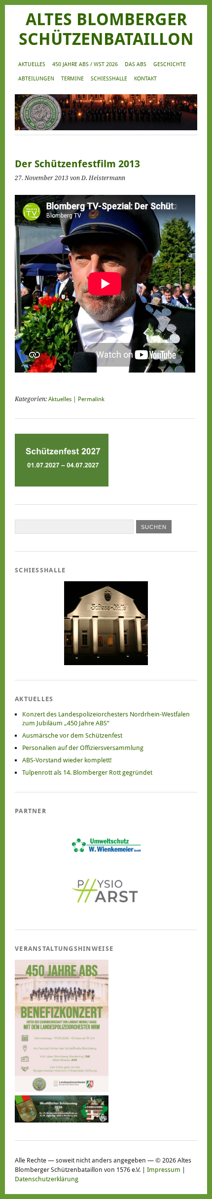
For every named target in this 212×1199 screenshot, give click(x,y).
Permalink (91, 399)
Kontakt (145, 78)
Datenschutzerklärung (46, 1179)
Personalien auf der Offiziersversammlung (82, 747)
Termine (72, 78)
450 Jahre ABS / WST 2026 (85, 64)
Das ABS (135, 64)
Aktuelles (31, 64)
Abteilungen (36, 78)
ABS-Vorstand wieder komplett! (67, 760)
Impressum (163, 1169)
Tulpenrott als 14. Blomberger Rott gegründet (87, 772)
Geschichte (169, 64)
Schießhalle (109, 78)
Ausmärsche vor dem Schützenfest (72, 735)
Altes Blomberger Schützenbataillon (106, 29)
